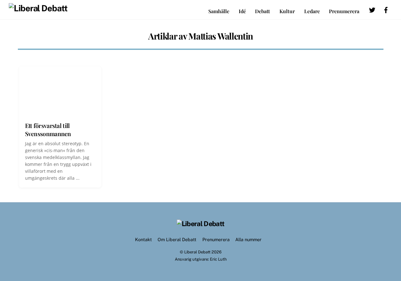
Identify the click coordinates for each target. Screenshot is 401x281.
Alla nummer (248, 239)
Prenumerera (344, 11)
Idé (242, 11)
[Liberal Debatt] (38, 8)
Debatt (262, 11)
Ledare (312, 11)
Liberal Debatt (197, 252)
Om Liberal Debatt (177, 239)
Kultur (287, 11)
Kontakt (143, 239)
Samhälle (218, 11)
